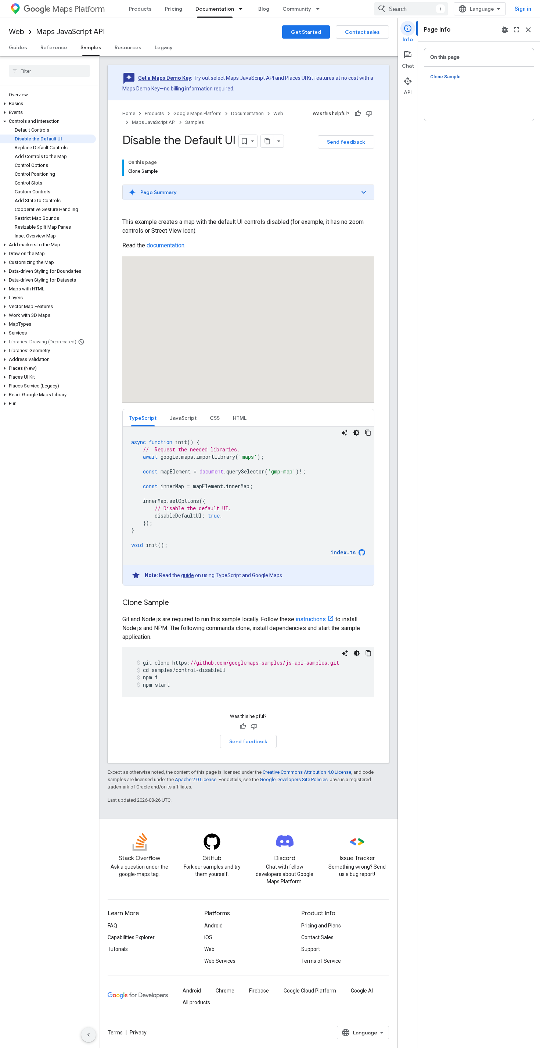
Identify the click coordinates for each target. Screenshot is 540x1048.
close (528, 29)
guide (187, 575)
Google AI (362, 991)
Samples (90, 47)
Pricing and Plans (321, 926)
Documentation (214, 9)
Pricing (173, 9)
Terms (115, 1033)
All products (196, 1002)
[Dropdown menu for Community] (320, 9)
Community (296, 9)
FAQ (112, 926)
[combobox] (411, 8)
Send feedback (346, 142)
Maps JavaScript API (70, 31)
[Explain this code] (344, 433)
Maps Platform (78, 9)
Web (16, 31)
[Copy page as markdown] (267, 141)
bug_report (504, 29)
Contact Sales (317, 937)
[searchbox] (49, 71)
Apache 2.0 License (195, 779)
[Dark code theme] (356, 433)
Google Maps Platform (197, 113)
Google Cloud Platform (310, 991)
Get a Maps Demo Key (164, 78)
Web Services (219, 961)
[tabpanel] (248, 506)
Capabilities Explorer (131, 937)
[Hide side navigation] (88, 1034)
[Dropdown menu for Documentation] (243, 9)
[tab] (143, 417)
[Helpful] (357, 113)
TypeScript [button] (142, 418)
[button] (48, 103)
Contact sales (362, 32)
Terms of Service (321, 961)
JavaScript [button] (183, 418)
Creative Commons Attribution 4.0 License (307, 772)
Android (213, 926)
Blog (263, 9)
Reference (53, 47)
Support (310, 949)
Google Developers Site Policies (294, 779)
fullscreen (516, 29)
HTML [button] (239, 418)
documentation (165, 245)
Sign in (523, 9)
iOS (208, 937)
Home (128, 113)
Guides (18, 47)
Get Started (306, 32)
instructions (311, 619)
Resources (128, 47)
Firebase (259, 991)
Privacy (138, 1033)
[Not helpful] (368, 113)
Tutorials (118, 949)
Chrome (225, 991)
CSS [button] (215, 418)
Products (140, 9)
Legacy (164, 47)
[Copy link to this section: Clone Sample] (176, 603)
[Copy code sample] (368, 433)
